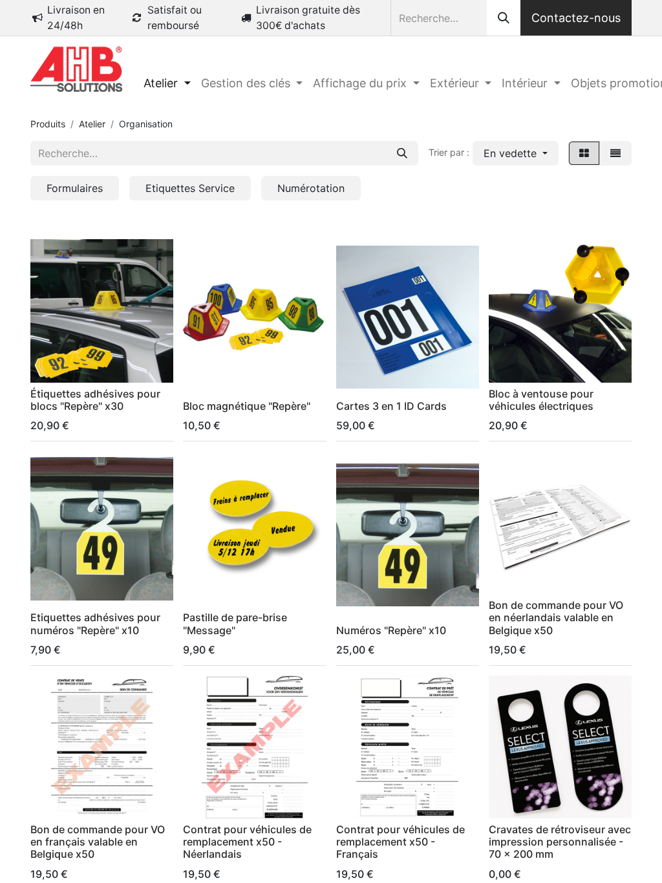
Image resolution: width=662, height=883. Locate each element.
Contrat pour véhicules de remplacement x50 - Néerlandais (247, 841)
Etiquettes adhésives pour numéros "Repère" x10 (95, 623)
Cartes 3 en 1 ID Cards (391, 405)
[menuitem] (167, 83)
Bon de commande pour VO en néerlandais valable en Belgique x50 (556, 617)
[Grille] (584, 153)
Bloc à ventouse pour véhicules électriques (541, 399)
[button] (516, 153)
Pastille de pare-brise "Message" (235, 623)
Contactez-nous (576, 18)
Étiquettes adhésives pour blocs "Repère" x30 (95, 399)
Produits (47, 123)
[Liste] (615, 153)
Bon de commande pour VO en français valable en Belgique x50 (97, 841)
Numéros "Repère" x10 (391, 630)
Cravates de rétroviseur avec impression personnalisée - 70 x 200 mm (560, 841)
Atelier (92, 123)
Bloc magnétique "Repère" (246, 405)
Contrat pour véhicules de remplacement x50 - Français (400, 841)
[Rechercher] (503, 18)
